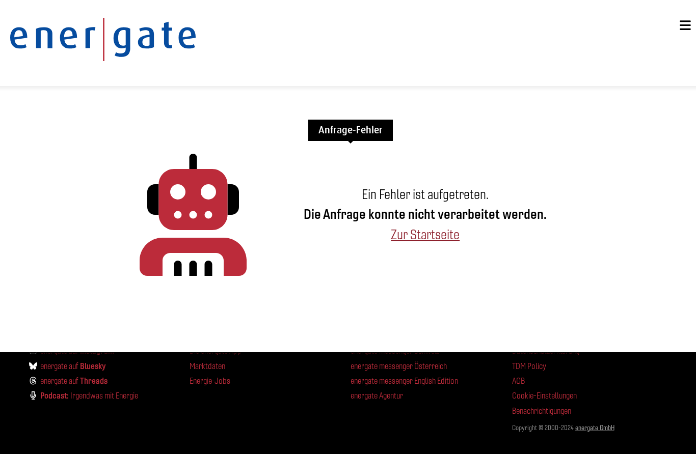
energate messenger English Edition (404, 381)
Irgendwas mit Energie (89, 395)
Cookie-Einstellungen (544, 396)
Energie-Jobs (210, 381)
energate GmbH (594, 428)
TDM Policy (529, 366)
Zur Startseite (425, 234)
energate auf (73, 366)
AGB (518, 381)
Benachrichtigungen (541, 411)
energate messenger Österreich (399, 366)
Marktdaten (207, 366)
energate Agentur (377, 396)
